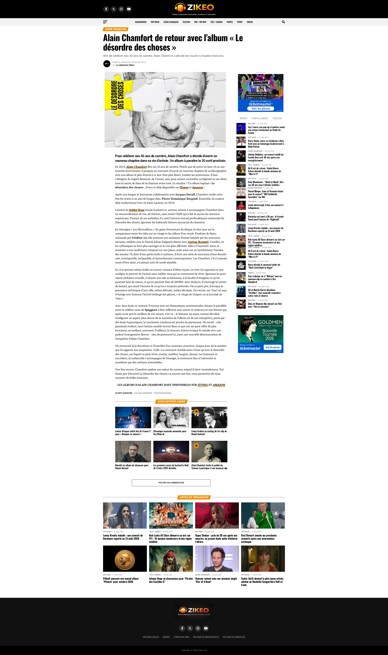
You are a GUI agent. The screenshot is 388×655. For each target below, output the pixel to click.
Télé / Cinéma (216, 21)
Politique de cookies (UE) (234, 637)
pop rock (155, 21)
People (230, 21)
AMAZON (219, 385)
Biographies (141, 21)
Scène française (171, 21)
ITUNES (203, 385)
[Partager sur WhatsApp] (107, 162)
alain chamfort (143, 393)
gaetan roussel (163, 393)
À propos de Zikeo (181, 637)
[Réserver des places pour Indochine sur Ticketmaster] (260, 92)
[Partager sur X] (107, 170)
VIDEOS (250, 21)
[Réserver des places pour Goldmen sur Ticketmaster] (260, 333)
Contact (166, 637)
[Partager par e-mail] (107, 177)
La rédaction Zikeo (125, 65)
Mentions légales (151, 637)
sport (239, 21)
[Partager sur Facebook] (107, 155)
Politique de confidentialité (206, 637)
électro (186, 21)
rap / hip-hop (200, 21)
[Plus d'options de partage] (107, 184)
